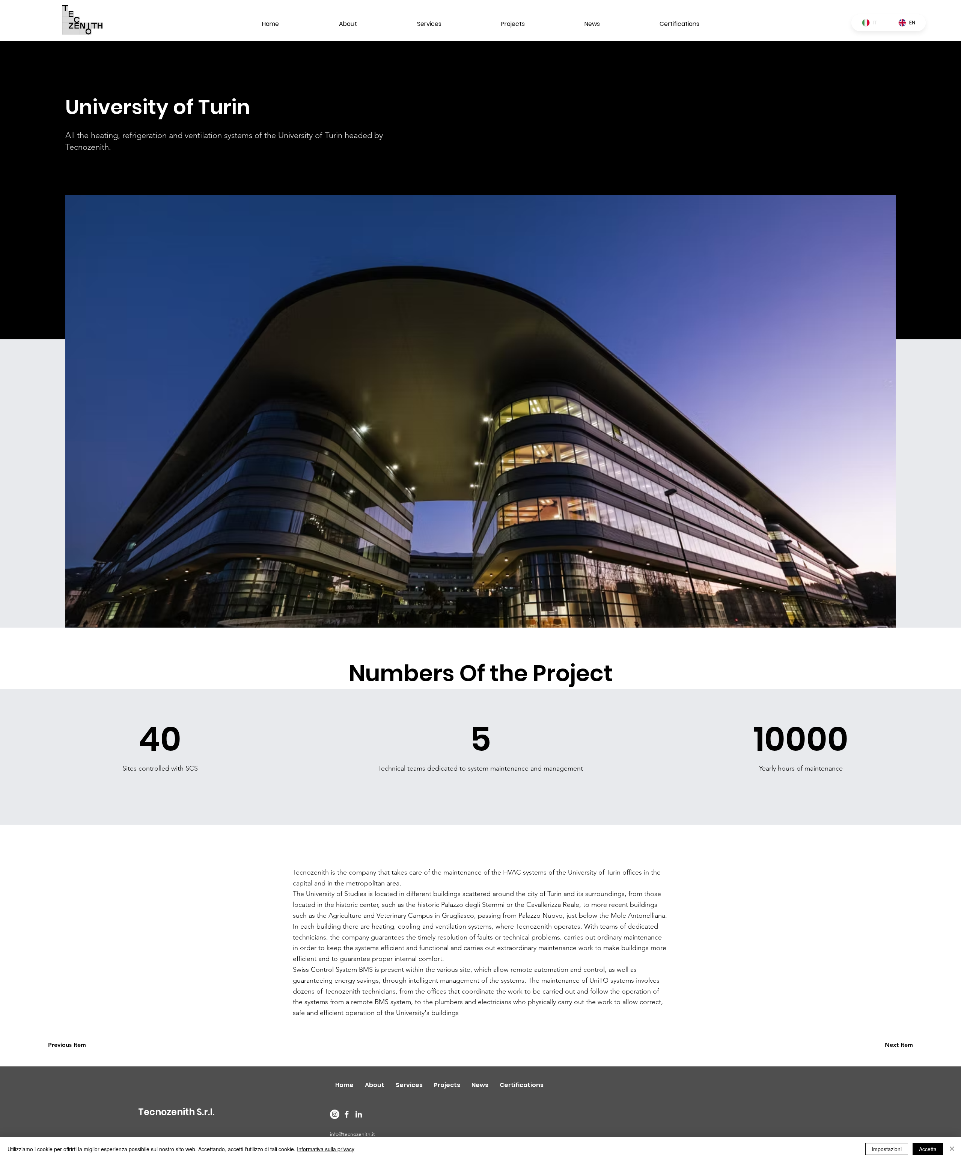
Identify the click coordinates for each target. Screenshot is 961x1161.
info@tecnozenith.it (352, 1134)
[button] (74, 1045)
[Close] (951, 1149)
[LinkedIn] (358, 1114)
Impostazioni (887, 1149)
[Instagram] (334, 1114)
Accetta (928, 1149)
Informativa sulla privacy (325, 1149)
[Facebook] (346, 1114)
